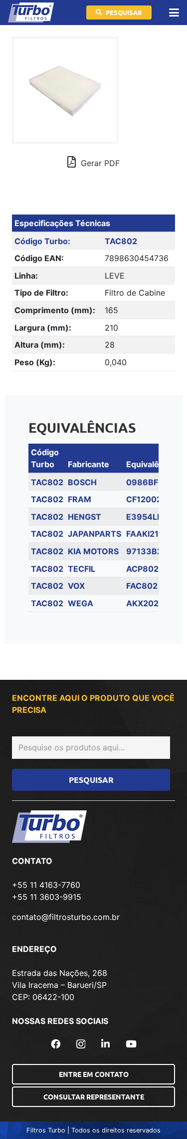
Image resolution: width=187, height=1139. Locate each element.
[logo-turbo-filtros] (31, 13)
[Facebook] (55, 1043)
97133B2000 (152, 551)
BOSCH (82, 482)
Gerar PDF (99, 163)
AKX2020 (145, 603)
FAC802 (142, 586)
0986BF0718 (152, 482)
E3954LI (142, 517)
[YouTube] (131, 1043)
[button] (174, 13)
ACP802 (142, 569)
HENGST (84, 517)
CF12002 (144, 499)
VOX (76, 586)
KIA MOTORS (93, 551)
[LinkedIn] (105, 1043)
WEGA (80, 603)
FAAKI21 (142, 534)
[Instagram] (80, 1044)
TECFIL (81, 569)
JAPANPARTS (94, 534)
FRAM (79, 499)
